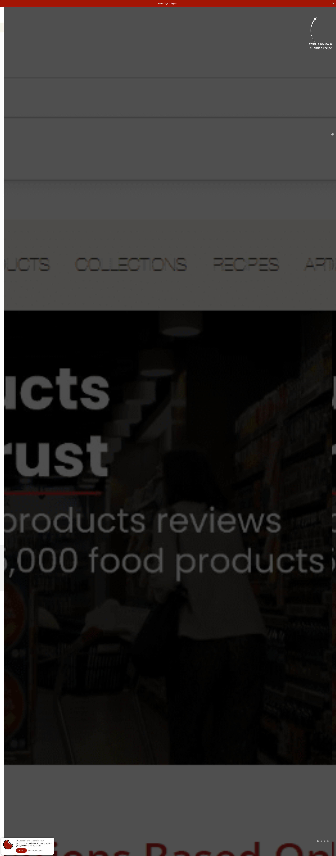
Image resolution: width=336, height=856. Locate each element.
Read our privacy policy (35, 850)
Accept (21, 850)
